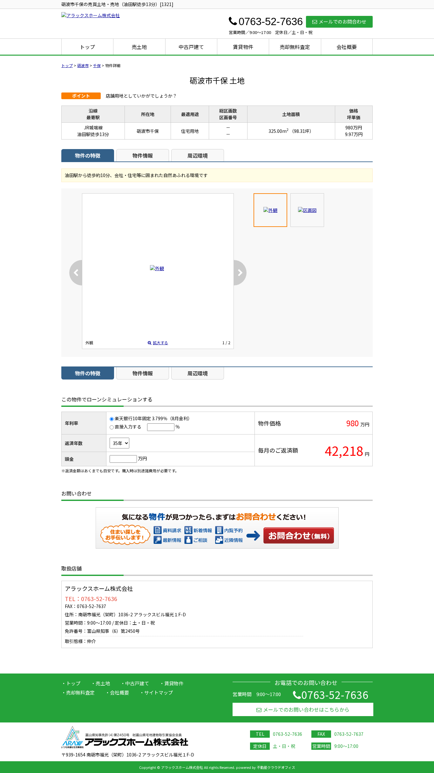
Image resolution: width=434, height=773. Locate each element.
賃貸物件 (243, 47)
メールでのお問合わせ (342, 21)
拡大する (160, 342)
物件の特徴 (87, 155)
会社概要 (346, 47)
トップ (87, 47)
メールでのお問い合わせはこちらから (306, 709)
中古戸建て (191, 47)
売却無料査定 (295, 47)
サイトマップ (158, 692)
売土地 (139, 47)
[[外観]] (157, 268)
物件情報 (142, 155)
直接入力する (128, 426)
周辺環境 (197, 155)
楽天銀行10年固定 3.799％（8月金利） (153, 418)
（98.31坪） (301, 131)
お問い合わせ (299, 535)
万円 (142, 458)
